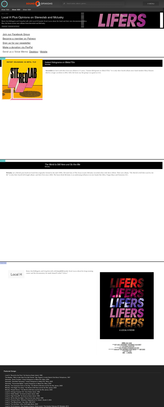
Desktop (33, 51)
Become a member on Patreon (19, 38)
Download (4, 26)
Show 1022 (5, 10)
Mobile (43, 51)
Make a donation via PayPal (18, 47)
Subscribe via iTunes (13, 26)
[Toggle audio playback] (4, 4)
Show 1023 (16, 10)
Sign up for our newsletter (17, 42)
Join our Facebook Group (16, 34)
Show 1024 (27, 10)
